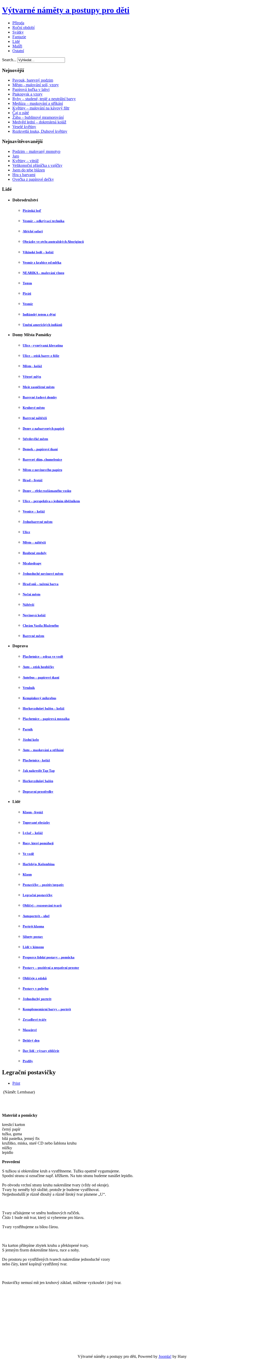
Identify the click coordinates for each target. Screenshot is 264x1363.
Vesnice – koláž (34, 511)
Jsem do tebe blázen (28, 170)
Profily (28, 1061)
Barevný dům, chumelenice (42, 459)
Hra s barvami (23, 174)
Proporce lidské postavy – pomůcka (49, 957)
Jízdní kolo (31, 740)
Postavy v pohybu (35, 988)
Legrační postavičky (38, 895)
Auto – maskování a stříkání (43, 750)
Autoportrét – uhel (36, 916)
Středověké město (35, 439)
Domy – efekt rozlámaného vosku (47, 491)
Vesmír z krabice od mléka (42, 262)
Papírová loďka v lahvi (31, 89)
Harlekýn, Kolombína (39, 864)
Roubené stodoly (35, 553)
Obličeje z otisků (35, 978)
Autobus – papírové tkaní (41, 677)
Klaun (27, 874)
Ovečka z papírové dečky (33, 179)
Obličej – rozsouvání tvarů (42, 905)
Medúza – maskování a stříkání (37, 103)
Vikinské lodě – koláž (38, 252)
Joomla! (165, 1356)
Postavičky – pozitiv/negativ (43, 885)
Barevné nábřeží (35, 418)
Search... (9, 60)
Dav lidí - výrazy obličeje (41, 1051)
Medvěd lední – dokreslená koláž (39, 122)
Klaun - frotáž (33, 812)
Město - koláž (32, 366)
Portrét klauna (33, 926)
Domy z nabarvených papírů (43, 428)
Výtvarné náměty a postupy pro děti (65, 10)
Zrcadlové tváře (34, 1019)
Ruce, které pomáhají (38, 843)
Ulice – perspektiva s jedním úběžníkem (51, 501)
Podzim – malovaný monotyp (36, 151)
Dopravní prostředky (38, 791)
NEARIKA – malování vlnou (43, 273)
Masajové (30, 1030)
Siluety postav (33, 937)
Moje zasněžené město (39, 387)
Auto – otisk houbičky (38, 667)
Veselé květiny (24, 126)
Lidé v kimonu (33, 947)
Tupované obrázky (36, 822)
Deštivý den (31, 1040)
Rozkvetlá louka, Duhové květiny (39, 131)
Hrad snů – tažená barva (41, 584)
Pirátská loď (32, 210)
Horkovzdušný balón (38, 781)
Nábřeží (28, 604)
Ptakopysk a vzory (27, 94)
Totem (27, 283)
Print (16, 1083)
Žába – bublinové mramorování (38, 117)
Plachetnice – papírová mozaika (46, 719)
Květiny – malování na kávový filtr (40, 108)
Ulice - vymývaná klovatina (43, 345)
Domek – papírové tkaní (40, 449)
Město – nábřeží (34, 542)
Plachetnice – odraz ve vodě (43, 656)
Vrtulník (29, 688)
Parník (28, 729)
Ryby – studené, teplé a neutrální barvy (44, 99)
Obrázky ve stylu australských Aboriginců (53, 241)
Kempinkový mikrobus (39, 698)
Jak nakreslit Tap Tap (39, 771)
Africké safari (33, 231)
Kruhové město (34, 407)
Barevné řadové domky (40, 397)
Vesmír (28, 304)
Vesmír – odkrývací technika (43, 221)
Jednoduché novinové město (43, 574)
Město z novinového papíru (42, 470)
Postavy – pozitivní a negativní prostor (51, 968)
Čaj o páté (20, 113)
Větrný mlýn (32, 377)
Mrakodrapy (32, 563)
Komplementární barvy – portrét (47, 1009)
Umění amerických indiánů (42, 325)
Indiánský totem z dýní (39, 314)
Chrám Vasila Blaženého (41, 625)
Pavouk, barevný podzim (32, 80)
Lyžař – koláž (33, 833)
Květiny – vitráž (25, 161)
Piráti (27, 293)
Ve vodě (28, 854)
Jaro (15, 156)
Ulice (26, 532)
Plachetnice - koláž (36, 760)
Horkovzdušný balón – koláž (43, 708)
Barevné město (33, 636)
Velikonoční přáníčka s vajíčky (37, 165)
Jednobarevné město (38, 522)
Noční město (31, 594)
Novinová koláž (34, 615)
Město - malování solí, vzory (35, 85)
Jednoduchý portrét (37, 999)
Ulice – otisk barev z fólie (41, 356)
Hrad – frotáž (33, 480)
